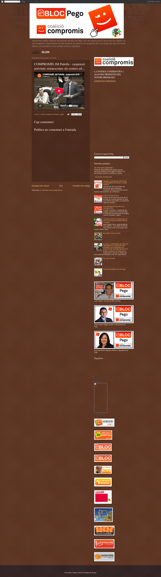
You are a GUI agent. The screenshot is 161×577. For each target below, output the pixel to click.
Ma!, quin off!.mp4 (109, 258)
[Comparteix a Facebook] (78, 114)
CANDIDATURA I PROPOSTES (105, 81)
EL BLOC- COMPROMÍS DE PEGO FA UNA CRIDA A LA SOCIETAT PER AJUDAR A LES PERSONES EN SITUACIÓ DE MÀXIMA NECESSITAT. (115, 246)
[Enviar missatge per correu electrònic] (68, 114)
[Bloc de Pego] (100, 412)
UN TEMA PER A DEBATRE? (103, 168)
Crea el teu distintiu (99, 414)
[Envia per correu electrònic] (72, 114)
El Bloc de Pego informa (111, 195)
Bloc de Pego (97, 382)
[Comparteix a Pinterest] (81, 114)
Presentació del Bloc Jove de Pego (114, 269)
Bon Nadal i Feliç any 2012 (111, 233)
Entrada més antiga (81, 186)
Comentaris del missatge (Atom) (52, 190)
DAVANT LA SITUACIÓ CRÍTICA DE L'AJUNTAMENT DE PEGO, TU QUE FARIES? (115, 183)
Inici (61, 186)
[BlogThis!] (74, 114)
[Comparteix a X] (76, 114)
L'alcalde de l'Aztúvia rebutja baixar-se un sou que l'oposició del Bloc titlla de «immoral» (115, 220)
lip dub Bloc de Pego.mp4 (103, 177)
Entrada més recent (40, 186)
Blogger (94, 572)
